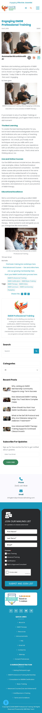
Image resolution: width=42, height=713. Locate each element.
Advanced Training (13, 557)
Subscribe (10, 462)
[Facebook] (11, 611)
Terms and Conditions (22, 698)
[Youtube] (26, 611)
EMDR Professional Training (17, 278)
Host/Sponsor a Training (21, 693)
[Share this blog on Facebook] (22, 294)
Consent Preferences (22, 659)
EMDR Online (23, 284)
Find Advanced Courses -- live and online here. (21, 267)
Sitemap (22, 654)
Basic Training (11, 553)
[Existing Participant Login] (26, 8)
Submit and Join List (21, 583)
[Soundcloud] (31, 611)
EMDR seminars (13, 287)
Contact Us (22, 650)
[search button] (36, 351)
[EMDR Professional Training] (9, 8)
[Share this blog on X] (25, 294)
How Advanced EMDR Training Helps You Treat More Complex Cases (25, 399)
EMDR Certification (14, 281)
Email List (22, 645)
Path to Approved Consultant (16, 564)
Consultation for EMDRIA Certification (21, 679)
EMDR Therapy (13, 284)
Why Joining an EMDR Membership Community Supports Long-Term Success (24, 389)
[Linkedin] (16, 611)
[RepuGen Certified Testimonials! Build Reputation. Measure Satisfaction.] (21, 599)
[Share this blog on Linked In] (28, 294)
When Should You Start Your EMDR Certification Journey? (24, 408)
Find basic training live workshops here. (21, 264)
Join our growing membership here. (21, 271)
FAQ (22, 641)
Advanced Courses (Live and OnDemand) (22, 688)
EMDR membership (26, 287)
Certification (11, 561)
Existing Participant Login (22, 670)
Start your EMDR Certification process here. (21, 274)
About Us (22, 622)
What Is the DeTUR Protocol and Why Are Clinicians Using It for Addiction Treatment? (25, 418)
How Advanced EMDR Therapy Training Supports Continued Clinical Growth (24, 429)
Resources (22, 632)
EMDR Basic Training (29, 281)
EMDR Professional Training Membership (22, 675)
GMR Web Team (28, 709)
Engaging (11, 290)
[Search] (31, 8)
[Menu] (37, 8)
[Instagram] (21, 611)
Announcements (22, 636)
